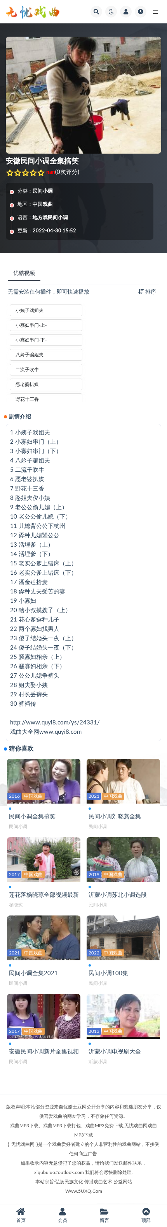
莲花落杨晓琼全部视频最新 (44, 895)
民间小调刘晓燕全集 (115, 817)
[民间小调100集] (123, 936)
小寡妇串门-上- (31, 325)
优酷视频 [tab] (24, 273)
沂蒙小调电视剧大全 (115, 1052)
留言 (104, 1220)
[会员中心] (126, 12)
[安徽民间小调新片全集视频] (43, 1015)
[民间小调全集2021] (43, 936)
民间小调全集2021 (33, 973)
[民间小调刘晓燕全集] (123, 780)
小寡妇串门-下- (31, 340)
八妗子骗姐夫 (29, 354)
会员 (62, 1220)
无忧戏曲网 (23, 1144)
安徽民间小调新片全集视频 (44, 1052)
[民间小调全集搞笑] (43, 780)
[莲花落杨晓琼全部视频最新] (43, 858)
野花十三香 (27, 399)
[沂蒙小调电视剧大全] (123, 1015)
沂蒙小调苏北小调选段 (118, 895)
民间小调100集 (108, 973)
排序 (150, 292)
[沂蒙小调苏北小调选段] (123, 858)
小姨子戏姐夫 (29, 310)
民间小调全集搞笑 (32, 817)
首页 (21, 1220)
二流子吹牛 (27, 369)
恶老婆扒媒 (27, 384)
